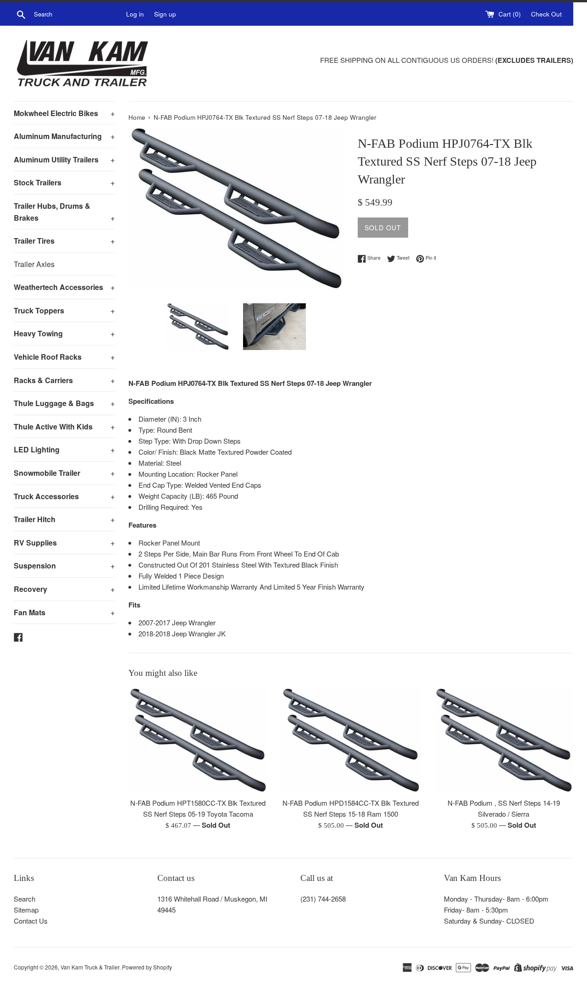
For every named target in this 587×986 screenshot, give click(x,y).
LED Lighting (64, 449)
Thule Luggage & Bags (64, 403)
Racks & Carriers (64, 380)
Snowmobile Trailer (64, 473)
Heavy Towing (64, 333)
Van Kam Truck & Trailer (90, 967)
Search (24, 898)
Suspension (64, 565)
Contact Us (31, 920)
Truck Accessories (64, 496)
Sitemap (26, 909)
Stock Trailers (64, 182)
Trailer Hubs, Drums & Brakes (64, 212)
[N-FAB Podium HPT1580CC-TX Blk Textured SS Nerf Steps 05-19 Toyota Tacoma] (197, 740)
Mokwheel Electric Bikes (64, 113)
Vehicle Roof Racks (64, 356)
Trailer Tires (64, 240)
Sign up (165, 14)
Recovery (64, 589)
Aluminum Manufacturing (64, 136)
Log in (135, 14)
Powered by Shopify (147, 967)
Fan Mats (64, 612)
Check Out (546, 14)
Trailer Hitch (64, 519)
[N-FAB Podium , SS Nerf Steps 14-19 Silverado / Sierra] (503, 740)
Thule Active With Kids (64, 426)
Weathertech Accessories (64, 287)
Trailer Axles (34, 264)
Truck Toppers (64, 310)
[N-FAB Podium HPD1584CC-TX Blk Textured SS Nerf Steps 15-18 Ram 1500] (350, 740)
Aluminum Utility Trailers (64, 159)
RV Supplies (64, 542)
